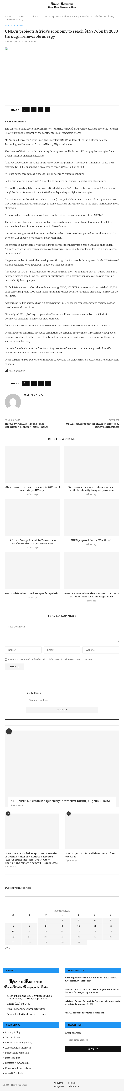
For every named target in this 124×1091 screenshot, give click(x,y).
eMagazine (59, 1086)
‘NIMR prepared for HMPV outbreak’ (91, 540)
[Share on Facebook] (33, 109)
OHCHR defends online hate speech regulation (32, 593)
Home (8, 16)
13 (13, 931)
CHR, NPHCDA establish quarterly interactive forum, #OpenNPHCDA (60, 801)
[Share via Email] (47, 109)
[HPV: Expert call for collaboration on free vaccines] (92, 831)
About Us (58, 1083)
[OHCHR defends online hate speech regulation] (32, 570)
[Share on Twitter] (40, 109)
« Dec (8, 948)
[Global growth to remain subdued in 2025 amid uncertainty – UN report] (32, 464)
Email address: (33, 693)
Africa (35, 16)
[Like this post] (27, 109)
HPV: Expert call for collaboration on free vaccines (89, 855)
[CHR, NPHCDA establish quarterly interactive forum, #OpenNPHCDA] (62, 769)
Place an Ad (74, 1086)
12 (111, 926)
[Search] (119, 5)
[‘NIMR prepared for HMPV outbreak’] (91, 517)
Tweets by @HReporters (18, 888)
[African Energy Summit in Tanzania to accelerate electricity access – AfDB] (32, 517)
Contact (71, 1083)
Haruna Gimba (34, 395)
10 (78, 926)
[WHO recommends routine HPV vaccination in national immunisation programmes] (91, 570)
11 (95, 926)
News (22, 16)
